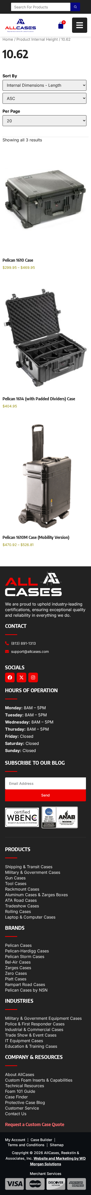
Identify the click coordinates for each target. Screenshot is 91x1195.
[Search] (75, 7)
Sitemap (57, 1145)
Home (8, 39)
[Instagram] (33, 677)
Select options (21, 280)
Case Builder (41, 1140)
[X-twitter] (21, 677)
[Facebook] (10, 677)
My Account (15, 1140)
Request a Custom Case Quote (34, 1124)
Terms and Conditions (26, 1145)
